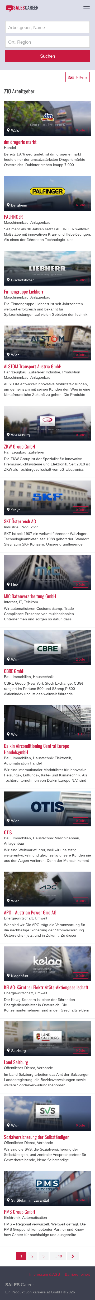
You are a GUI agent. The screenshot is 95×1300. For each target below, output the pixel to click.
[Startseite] (22, 8)
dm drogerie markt (20, 141)
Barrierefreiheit (77, 1274)
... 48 (58, 1256)
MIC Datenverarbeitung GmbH (30, 596)
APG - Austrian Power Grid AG (30, 912)
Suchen (47, 56)
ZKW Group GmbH (19, 446)
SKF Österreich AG (20, 521)
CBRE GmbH (14, 670)
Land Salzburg (16, 1062)
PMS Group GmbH (19, 1211)
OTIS (8, 832)
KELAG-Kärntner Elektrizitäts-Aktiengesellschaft (46, 987)
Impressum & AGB (44, 1274)
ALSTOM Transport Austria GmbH (32, 366)
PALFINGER (13, 216)
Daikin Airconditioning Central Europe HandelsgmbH (36, 749)
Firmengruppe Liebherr (24, 291)
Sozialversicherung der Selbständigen (36, 1136)
